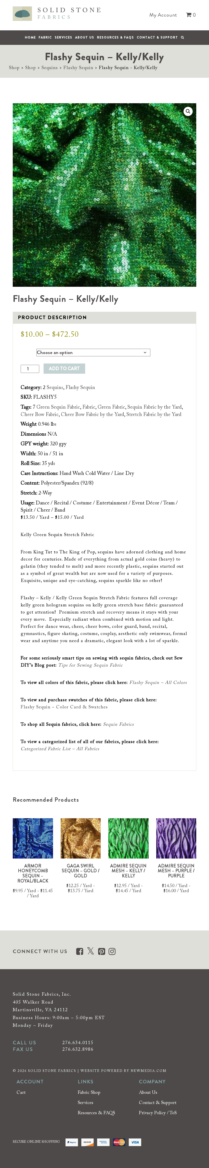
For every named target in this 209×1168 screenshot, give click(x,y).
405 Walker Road (33, 1002)
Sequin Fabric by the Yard (154, 407)
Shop (14, 68)
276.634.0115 (78, 1043)
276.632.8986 (78, 1049)
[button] (188, 111)
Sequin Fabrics (118, 724)
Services (63, 37)
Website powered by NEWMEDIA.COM (124, 1071)
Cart (21, 1093)
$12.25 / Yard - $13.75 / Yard (80, 888)
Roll (24, 351)
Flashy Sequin (78, 68)
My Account (163, 15)
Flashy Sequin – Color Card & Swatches (64, 707)
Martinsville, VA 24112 (40, 1010)
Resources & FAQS (115, 37)
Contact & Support (157, 37)
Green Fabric (111, 407)
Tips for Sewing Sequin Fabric (90, 665)
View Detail (33, 852)
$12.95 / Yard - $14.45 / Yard (128, 888)
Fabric (45, 37)
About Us (84, 37)
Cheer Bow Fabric (40, 414)
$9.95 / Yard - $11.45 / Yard (33, 894)
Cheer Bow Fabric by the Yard (92, 414)
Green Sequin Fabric (58, 407)
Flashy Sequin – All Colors (158, 683)
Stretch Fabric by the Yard (153, 414)
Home (30, 37)
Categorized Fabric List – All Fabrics (60, 749)
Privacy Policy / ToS (158, 1113)
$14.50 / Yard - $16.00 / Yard (176, 888)
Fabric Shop (89, 1093)
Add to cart (64, 368)
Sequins (50, 68)
